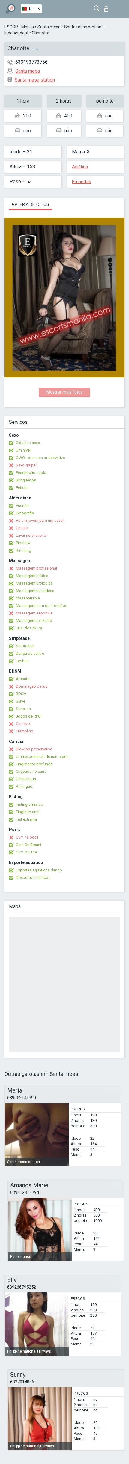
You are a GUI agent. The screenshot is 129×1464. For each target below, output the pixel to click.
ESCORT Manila (19, 27)
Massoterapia (28, 598)
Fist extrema (26, 819)
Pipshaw (23, 543)
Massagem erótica (32, 575)
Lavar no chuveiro (31, 535)
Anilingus (24, 786)
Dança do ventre (30, 653)
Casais (22, 528)
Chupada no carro (31, 771)
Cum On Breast (28, 844)
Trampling (24, 731)
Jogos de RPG (28, 716)
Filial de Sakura (29, 628)
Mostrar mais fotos (64, 392)
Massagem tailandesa (35, 590)
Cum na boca (27, 837)
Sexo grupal (26, 465)
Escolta (22, 505)
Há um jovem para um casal (40, 520)
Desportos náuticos (33, 877)
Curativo (23, 723)
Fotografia (25, 513)
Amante (22, 679)
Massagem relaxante (34, 620)
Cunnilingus (26, 779)
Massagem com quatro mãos (41, 605)
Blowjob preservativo (34, 749)
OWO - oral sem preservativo (40, 457)
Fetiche (22, 487)
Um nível (23, 450)
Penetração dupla (31, 472)
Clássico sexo (28, 442)
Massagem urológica (34, 583)
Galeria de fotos (30, 204)
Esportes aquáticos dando (39, 870)
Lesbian (23, 661)
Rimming (23, 550)
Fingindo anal (27, 812)
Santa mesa (49, 27)
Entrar (107, 7)
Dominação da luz (31, 686)
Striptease (25, 646)
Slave (20, 701)
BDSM (21, 694)
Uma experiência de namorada (42, 756)
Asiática (80, 166)
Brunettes (81, 181)
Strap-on (23, 708)
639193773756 (31, 62)
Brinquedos (26, 480)
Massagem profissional (36, 568)
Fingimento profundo (34, 764)
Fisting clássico (29, 804)
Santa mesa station (82, 27)
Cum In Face (26, 852)
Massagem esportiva (34, 613)
